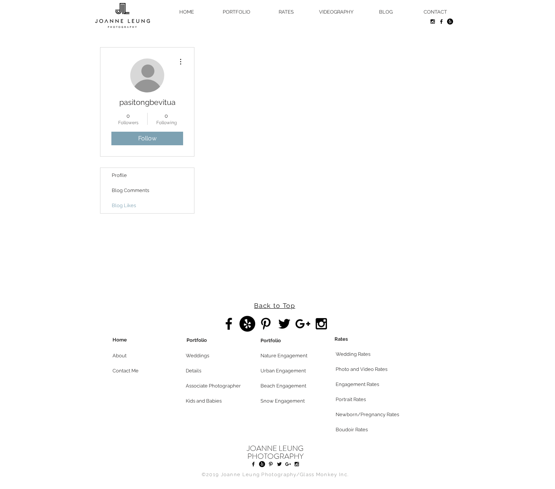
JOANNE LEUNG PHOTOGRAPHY (275, 452)
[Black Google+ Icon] (303, 324)
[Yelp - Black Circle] (450, 21)
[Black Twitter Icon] (284, 324)
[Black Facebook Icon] (441, 21)
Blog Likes (124, 205)
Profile (119, 175)
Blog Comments (130, 190)
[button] (139, 355)
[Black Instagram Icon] (433, 21)
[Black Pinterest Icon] (266, 324)
